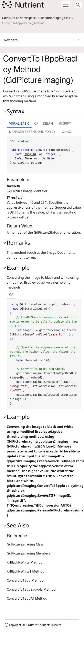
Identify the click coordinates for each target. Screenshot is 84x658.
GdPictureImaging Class (54, 18)
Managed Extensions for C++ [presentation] (33, 131)
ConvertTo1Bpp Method (25, 580)
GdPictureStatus (30, 162)
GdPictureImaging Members (29, 553)
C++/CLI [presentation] (67, 131)
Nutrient (33, 625)
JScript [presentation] (65, 123)
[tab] (19, 123)
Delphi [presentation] (48, 123)
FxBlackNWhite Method (25, 562)
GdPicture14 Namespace (19, 18)
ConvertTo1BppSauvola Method (31, 589)
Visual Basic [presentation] (19, 123)
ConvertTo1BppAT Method (27, 598)
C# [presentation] (36, 123)
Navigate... (12, 40)
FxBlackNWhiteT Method (25, 571)
